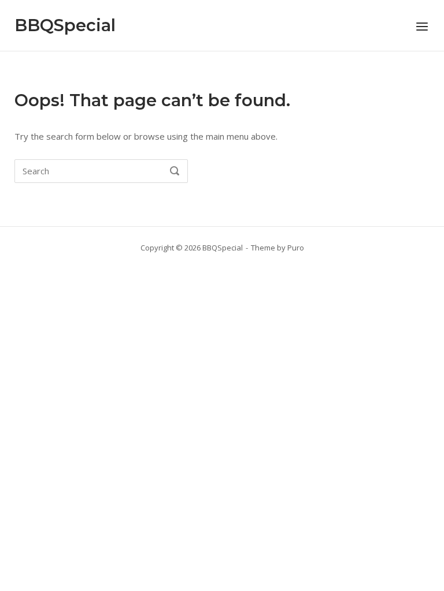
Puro (295, 247)
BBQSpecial (65, 25)
